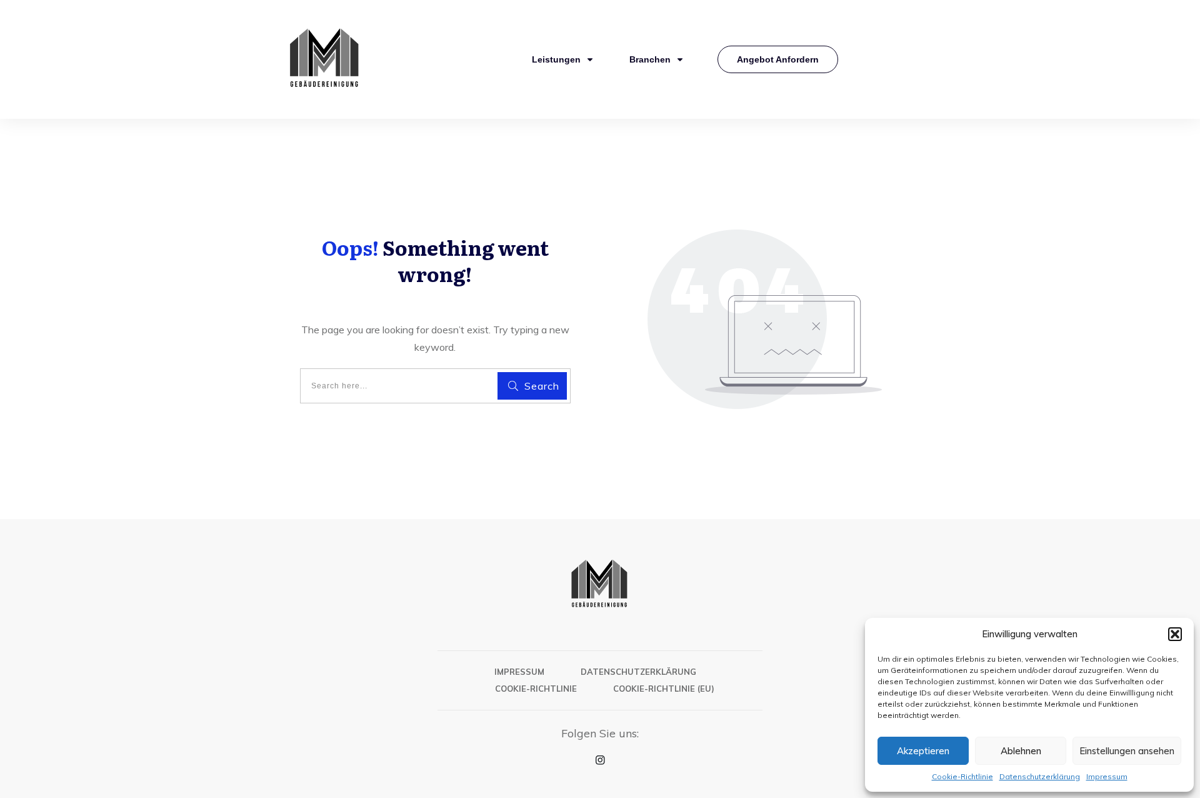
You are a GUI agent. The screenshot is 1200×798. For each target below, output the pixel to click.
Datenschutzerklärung (1039, 776)
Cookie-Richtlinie (962, 776)
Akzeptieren (923, 751)
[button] (1175, 634)
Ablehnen (1021, 751)
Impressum (1107, 776)
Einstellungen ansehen (1126, 751)
